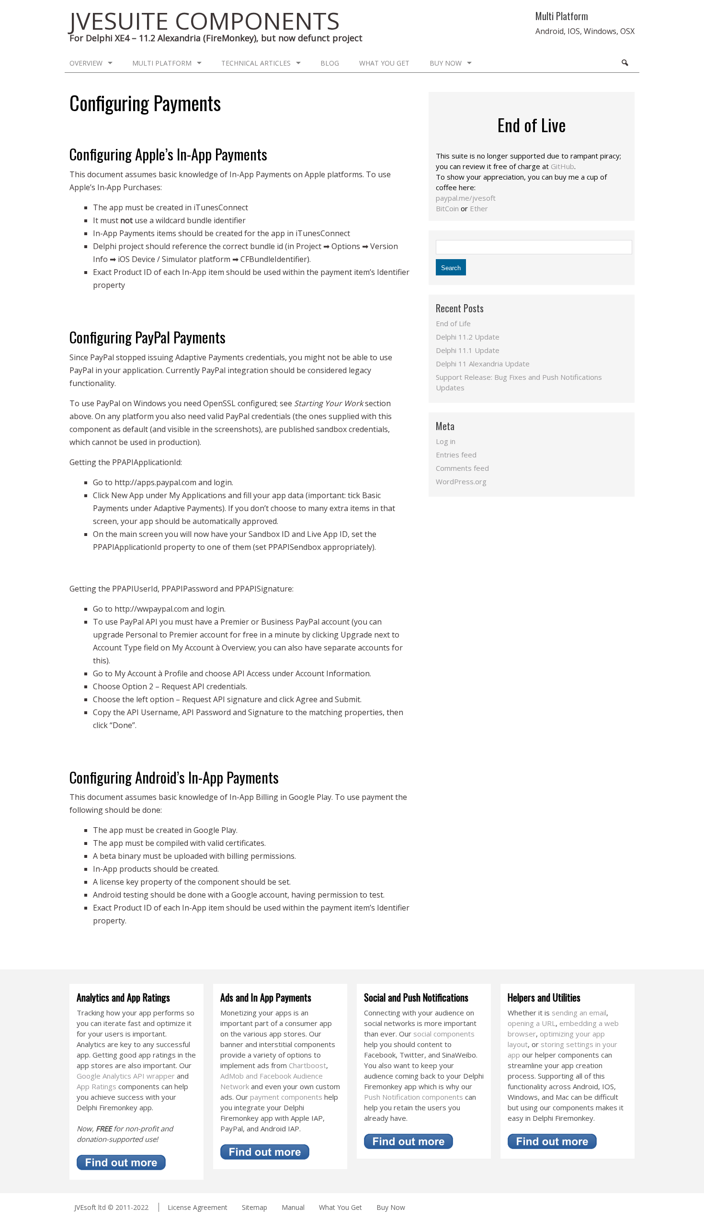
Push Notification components (413, 1097)
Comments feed (462, 468)
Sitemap (254, 1207)
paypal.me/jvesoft (466, 198)
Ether (479, 208)
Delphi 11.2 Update (468, 337)
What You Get (384, 63)
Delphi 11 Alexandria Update (483, 363)
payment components (286, 1097)
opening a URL (532, 1023)
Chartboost (307, 1065)
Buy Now (446, 63)
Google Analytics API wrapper (126, 1076)
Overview (85, 63)
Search (624, 62)
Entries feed (456, 454)
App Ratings (96, 1086)
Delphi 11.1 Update (468, 350)
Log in (445, 441)
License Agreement (197, 1207)
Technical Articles (256, 63)
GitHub (562, 166)
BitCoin (447, 208)
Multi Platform (162, 63)
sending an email (579, 1012)
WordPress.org (461, 481)
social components (444, 1033)
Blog (329, 63)
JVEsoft (85, 1207)
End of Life (453, 323)
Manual (293, 1207)
